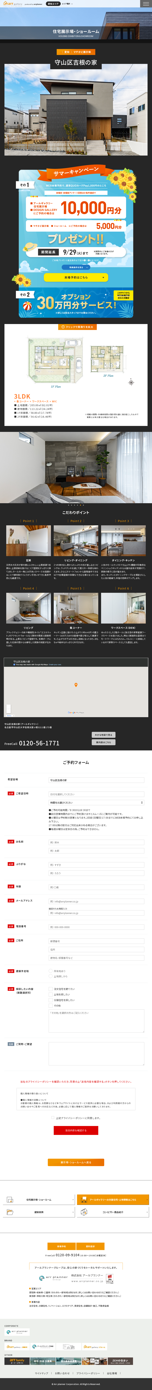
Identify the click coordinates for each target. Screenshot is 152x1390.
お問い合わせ (62, 1373)
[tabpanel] (76, 467)
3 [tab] (74, 505)
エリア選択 (66, 4)
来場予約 (61, 1246)
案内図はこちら (103, 742)
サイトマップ (41, 1373)
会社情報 (112, 1373)
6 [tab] (83, 505)
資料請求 (90, 1246)
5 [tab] (80, 505)
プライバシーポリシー (88, 1373)
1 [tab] (68, 505)
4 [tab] (77, 505)
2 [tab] (71, 505)
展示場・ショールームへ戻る (76, 1162)
